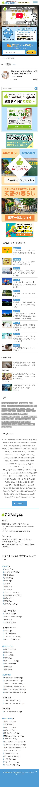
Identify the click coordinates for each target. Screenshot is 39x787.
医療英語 (23, 416)
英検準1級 (16, 422)
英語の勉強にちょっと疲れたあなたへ (24, 293)
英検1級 (4, 422)
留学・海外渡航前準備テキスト (14, 747)
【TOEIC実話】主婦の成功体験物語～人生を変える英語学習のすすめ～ (24, 271)
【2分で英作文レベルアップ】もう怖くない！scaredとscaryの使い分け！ (24, 283)
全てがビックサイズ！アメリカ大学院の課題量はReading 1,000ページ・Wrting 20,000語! (24, 314)
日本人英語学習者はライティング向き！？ (24, 348)
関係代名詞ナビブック (11, 733)
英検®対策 (7, 675)
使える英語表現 (6, 416)
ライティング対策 (31, 411)
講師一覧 (20, 503)
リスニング (5, 414)
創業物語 (7, 586)
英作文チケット (9, 649)
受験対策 (7, 666)
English (16, 403)
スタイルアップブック (11, 765)
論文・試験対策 (9, 663)
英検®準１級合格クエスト (12, 680)
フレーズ (13, 411)
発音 (7, 419)
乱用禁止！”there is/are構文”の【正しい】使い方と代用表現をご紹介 (24, 303)
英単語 (17, 419)
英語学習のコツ (6, 424)
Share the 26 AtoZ (10, 753)
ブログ (6, 583)
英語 (22, 422)
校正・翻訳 (7, 669)
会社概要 (7, 589)
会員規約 (7, 619)
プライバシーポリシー (11, 592)
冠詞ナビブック (9, 721)
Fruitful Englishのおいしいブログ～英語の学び (23, 772)
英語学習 (27, 422)
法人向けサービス (10, 604)
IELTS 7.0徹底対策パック (12, 711)
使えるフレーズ (22, 414)
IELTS (8, 406)
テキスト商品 (8, 718)
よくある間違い (32, 406)
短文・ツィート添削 (10, 661)
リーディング (13, 414)
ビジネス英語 (5, 411)
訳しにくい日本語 (23, 424)
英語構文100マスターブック (13, 736)
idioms (4, 406)
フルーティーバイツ (10, 762)
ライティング (20, 411)
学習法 (29, 416)
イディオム (11, 408)
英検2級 (10, 422)
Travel (24, 406)
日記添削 (7, 652)
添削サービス (8, 646)
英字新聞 (23, 419)
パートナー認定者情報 (11, 639)
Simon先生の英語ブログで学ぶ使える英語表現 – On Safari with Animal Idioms (18, 377)
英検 (33, 419)
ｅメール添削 (8, 655)
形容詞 (35, 416)
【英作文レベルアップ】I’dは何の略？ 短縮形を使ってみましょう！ (24, 251)
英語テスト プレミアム (11, 750)
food (30, 403)
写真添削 (7, 658)
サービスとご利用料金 (11, 572)
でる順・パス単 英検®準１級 (13, 683)
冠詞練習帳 (7, 724)
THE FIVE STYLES (10, 739)
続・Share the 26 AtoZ (11, 756)
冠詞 (13, 416)
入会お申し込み (9, 614)
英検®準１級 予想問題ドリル (14, 686)
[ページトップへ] (36, 771)
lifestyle (14, 406)
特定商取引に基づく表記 (12, 595)
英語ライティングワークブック (14, 744)
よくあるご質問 (9, 622)
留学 (3, 419)
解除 (18, 616)
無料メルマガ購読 (10, 616)
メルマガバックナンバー (12, 636)
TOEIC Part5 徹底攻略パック (13, 703)
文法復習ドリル (9, 759)
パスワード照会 (9, 633)
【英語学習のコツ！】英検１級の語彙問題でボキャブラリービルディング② (24, 337)
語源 (3, 427)
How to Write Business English (14, 742)
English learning (23, 403)
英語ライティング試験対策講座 (14, 689)
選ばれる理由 (8, 575)
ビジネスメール (29, 408)
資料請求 (7, 601)
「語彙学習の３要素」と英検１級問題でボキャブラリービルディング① (24, 326)
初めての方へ (8, 569)
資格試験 (8, 427)
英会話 (12, 419)
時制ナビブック (9, 727)
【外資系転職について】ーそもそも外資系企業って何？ (24, 387)
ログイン (7, 630)
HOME (5, 566)
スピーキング (19, 408)
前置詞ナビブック (10, 730)
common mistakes (7, 403)
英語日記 (14, 424)
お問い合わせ (8, 598)
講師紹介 (7, 581)
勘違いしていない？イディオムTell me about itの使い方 (24, 262)
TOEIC (19, 406)
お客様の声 (7, 578)
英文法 (29, 419)
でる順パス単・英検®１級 (12, 678)
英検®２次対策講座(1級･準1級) (14, 692)
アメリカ (4, 408)
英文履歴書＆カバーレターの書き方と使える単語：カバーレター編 (18, 366)
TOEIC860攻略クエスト (12, 700)
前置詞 (18, 416)
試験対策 (32, 424)
